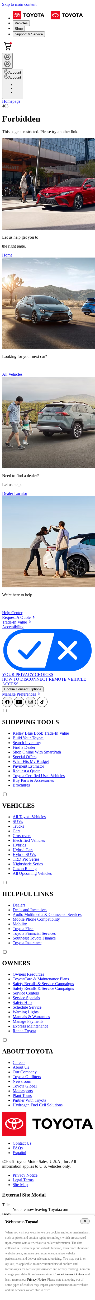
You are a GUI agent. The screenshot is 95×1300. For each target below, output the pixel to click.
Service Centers (26, 993)
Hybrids (19, 845)
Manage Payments (28, 1021)
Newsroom (22, 1081)
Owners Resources (28, 974)
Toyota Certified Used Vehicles (39, 775)
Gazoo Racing (25, 868)
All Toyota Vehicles (29, 817)
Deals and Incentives (30, 910)
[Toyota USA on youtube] (19, 705)
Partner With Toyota (29, 1100)
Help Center (12, 612)
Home (7, 255)
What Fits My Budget (31, 761)
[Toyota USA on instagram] (30, 705)
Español (19, 1152)
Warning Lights (26, 1012)
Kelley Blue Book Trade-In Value (41, 733)
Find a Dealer (24, 747)
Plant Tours (22, 1095)
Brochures (21, 785)
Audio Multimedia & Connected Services (47, 914)
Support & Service (29, 34)
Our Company (25, 1072)
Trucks (18, 826)
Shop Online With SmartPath (37, 752)
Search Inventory (27, 742)
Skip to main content (19, 4)
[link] (18, 617)
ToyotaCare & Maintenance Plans (41, 979)
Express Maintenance (30, 1026)
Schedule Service (27, 1007)
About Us (21, 1067)
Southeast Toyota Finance (34, 938)
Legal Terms (23, 1180)
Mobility (20, 924)
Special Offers (24, 757)
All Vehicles (12, 374)
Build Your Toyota (28, 738)
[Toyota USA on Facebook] (7, 705)
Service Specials (26, 998)
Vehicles (21, 23)
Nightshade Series (28, 864)
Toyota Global (25, 1086)
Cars (16, 831)
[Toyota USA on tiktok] (42, 705)
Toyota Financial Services (34, 933)
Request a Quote (26, 771)
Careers (19, 1062)
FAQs (18, 1148)
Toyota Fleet (23, 928)
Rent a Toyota (24, 1031)
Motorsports (23, 1091)
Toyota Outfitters (27, 1076)
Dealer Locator (14, 493)
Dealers (19, 905)
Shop (19, 29)
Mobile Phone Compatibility (36, 919)
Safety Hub (22, 1002)
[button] (23, 689)
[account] (7, 61)
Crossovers (22, 835)
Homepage (11, 101)
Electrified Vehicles (29, 840)
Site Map (20, 1184)
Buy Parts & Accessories (33, 780)
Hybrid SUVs (24, 854)
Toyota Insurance (27, 943)
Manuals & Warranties (31, 1016)
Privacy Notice (25, 1175)
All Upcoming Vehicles (32, 873)
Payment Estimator (28, 766)
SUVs (18, 821)
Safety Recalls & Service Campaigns (43, 983)
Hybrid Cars (23, 850)
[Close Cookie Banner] (85, 1221)
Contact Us (22, 1143)
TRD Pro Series (26, 859)
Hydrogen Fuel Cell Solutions (38, 1105)
